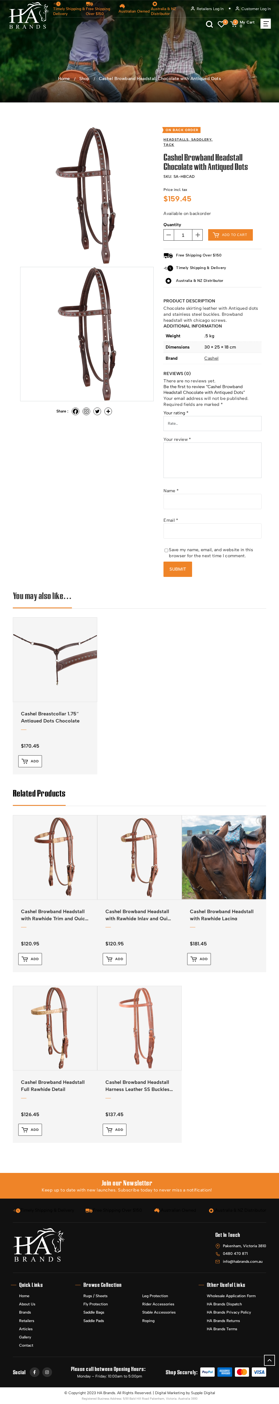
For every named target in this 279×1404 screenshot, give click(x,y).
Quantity (172, 224)
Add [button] (35, 761)
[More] (108, 411)
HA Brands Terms (222, 1329)
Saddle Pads (93, 1321)
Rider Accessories (158, 1304)
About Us (27, 1304)
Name (171, 490)
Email (170, 520)
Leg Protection (155, 1296)
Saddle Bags (93, 1312)
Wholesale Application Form (231, 1296)
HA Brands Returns (223, 1321)
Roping (148, 1321)
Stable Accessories (159, 1312)
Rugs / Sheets (95, 1296)
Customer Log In (256, 9)
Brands (25, 1312)
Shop (84, 78)
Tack (168, 145)
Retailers (26, 1321)
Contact (26, 1345)
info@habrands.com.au (243, 1261)
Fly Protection (95, 1304)
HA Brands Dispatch (224, 1304)
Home (64, 78)
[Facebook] (75, 411)
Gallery (25, 1337)
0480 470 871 (235, 1253)
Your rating (176, 412)
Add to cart (234, 235)
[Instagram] (86, 411)
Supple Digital (203, 1393)
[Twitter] (97, 411)
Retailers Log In (210, 9)
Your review (177, 439)
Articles (26, 1329)
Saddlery (201, 139)
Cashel (211, 358)
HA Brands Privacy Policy (229, 1312)
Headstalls (176, 139)
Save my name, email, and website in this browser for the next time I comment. (211, 552)
